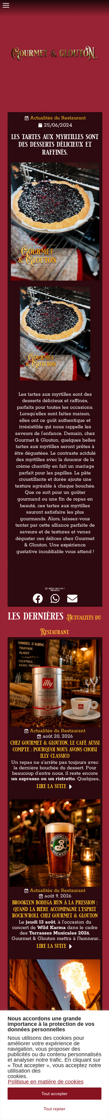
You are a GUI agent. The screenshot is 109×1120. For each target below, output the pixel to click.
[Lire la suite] (70, 786)
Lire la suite (51, 785)
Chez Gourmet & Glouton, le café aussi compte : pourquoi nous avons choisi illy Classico (55, 749)
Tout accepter (54, 1093)
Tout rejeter (54, 1108)
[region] (54, 1065)
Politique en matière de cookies (46, 1082)
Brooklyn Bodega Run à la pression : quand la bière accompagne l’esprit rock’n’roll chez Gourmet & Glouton (55, 909)
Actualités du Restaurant (58, 118)
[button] (38, 598)
